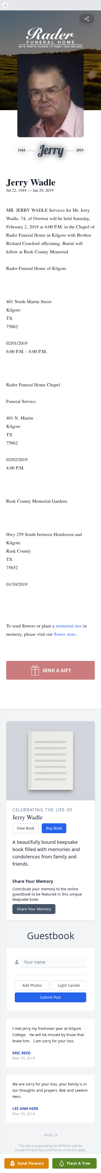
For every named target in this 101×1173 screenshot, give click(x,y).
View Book (25, 828)
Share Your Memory (34, 908)
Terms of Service (65, 1150)
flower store (65, 634)
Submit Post (50, 997)
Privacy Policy (36, 1150)
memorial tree (69, 625)
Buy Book (54, 828)
